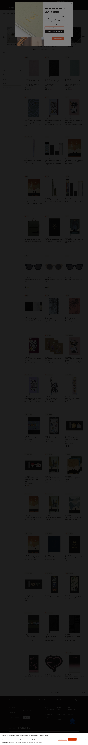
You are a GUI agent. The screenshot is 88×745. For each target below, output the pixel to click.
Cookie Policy (6, 743)
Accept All (72, 739)
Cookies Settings (62, 739)
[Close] (85, 739)
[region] (44, 739)
